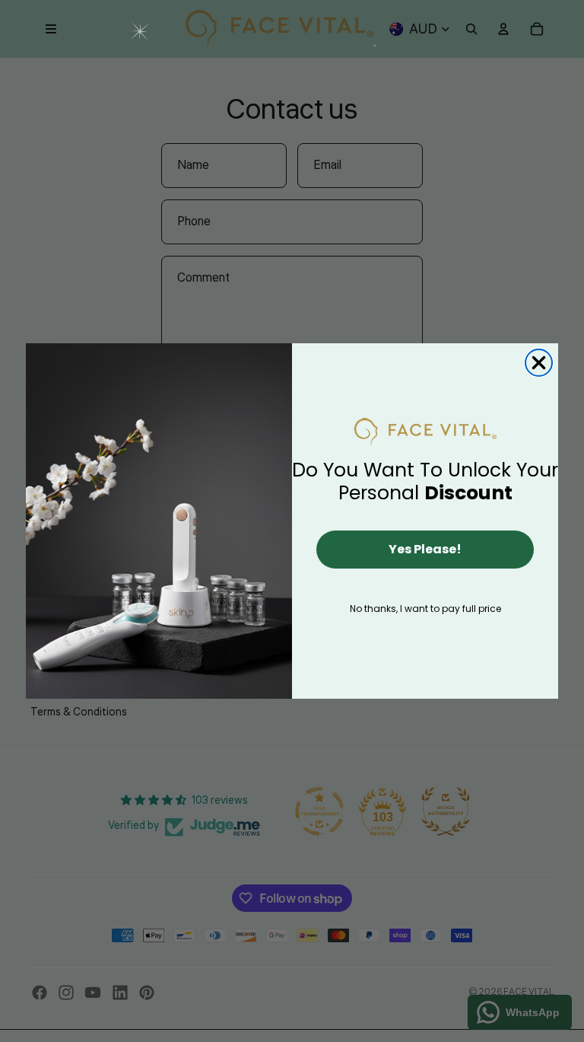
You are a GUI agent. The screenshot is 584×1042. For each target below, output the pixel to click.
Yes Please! (425, 549)
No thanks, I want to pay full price (425, 608)
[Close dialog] (538, 362)
